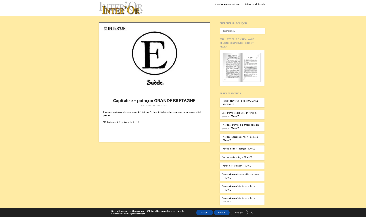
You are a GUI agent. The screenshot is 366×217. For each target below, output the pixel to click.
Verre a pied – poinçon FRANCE (237, 157)
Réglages (239, 212)
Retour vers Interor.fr (254, 4)
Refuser (221, 212)
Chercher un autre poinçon (226, 4)
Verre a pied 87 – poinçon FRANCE (238, 148)
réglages (141, 214)
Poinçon (107, 111)
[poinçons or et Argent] (242, 81)
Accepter (205, 212)
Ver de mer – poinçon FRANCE (236, 165)
